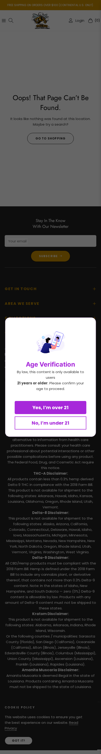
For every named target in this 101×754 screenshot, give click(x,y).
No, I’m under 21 (50, 423)
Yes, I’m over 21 (50, 407)
